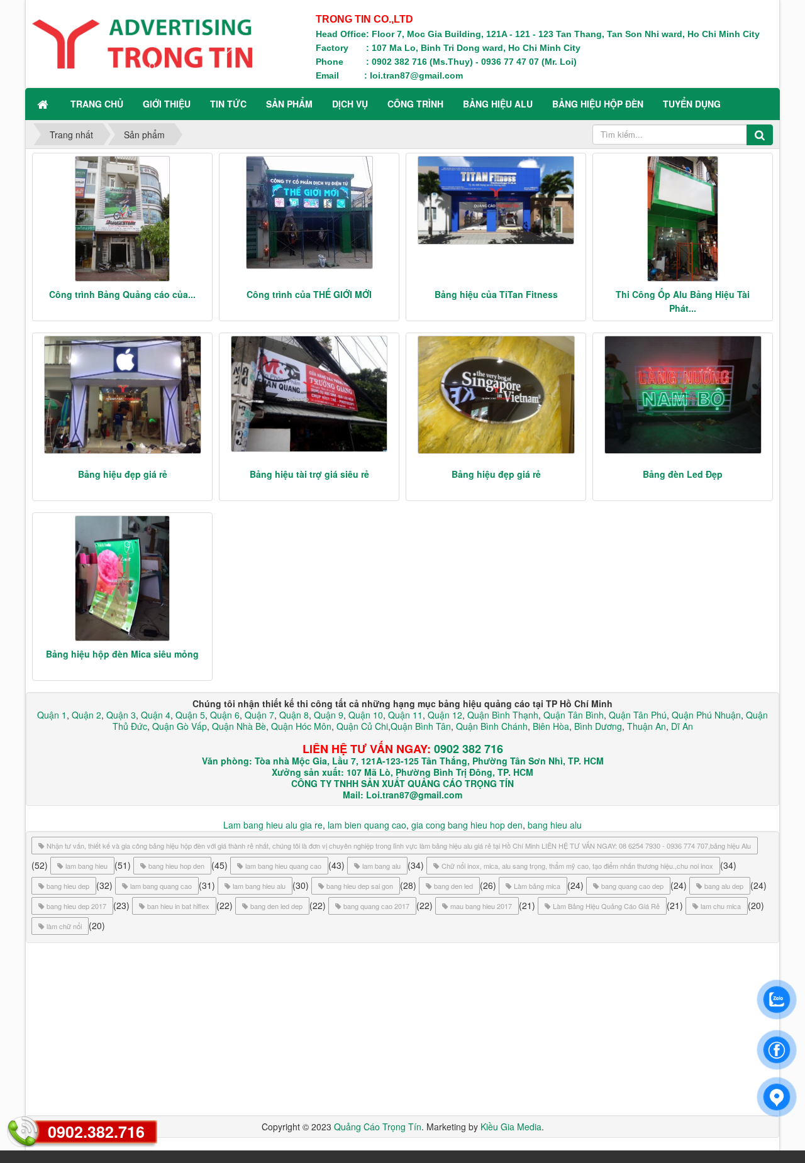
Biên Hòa (549, 726)
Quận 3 (121, 714)
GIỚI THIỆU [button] (167, 103)
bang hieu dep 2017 (76, 906)
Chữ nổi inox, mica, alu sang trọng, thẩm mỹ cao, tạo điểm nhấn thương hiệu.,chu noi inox (577, 866)
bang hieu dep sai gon (359, 886)
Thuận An (646, 726)
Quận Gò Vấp (179, 726)
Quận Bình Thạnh (502, 714)
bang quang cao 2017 (376, 906)
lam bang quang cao (161, 886)
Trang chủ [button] (96, 103)
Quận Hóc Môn (301, 726)
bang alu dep (723, 886)
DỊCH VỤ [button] (350, 103)
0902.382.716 (96, 1131)
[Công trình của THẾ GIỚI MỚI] (309, 212)
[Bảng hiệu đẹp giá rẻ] (122, 395)
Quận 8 (294, 714)
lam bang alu (381, 866)
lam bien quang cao (367, 825)
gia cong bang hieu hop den (467, 825)
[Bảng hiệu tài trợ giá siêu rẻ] (309, 394)
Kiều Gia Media (510, 1126)
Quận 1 (52, 714)
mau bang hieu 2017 (481, 906)
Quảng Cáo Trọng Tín (377, 1126)
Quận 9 (328, 714)
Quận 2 (86, 714)
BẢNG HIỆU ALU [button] (498, 103)
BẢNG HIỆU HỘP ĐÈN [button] (597, 103)
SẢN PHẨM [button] (289, 103)
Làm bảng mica (537, 886)
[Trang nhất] (44, 103)
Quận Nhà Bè (239, 726)
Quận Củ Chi (362, 726)
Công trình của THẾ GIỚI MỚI (309, 294)
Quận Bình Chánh (492, 726)
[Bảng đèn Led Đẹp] (683, 395)
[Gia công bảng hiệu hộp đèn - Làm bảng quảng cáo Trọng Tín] (142, 42)
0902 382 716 (468, 749)
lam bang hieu (86, 866)
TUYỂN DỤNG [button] (692, 103)
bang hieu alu (555, 825)
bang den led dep (276, 906)
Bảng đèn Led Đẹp (683, 474)
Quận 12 (443, 714)
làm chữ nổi (64, 926)
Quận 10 (365, 714)
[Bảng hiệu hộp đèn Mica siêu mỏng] (122, 578)
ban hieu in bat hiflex (178, 906)
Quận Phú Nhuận (706, 714)
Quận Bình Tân (421, 726)
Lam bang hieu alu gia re (273, 825)
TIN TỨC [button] (228, 103)
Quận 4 (155, 714)
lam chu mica (721, 906)
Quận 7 (259, 714)
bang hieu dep (68, 886)
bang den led (453, 886)
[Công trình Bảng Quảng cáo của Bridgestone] (122, 219)
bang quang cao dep (632, 886)
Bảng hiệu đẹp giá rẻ (122, 474)
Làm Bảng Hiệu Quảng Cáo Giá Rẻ (606, 906)
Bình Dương (598, 726)
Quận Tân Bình (573, 714)
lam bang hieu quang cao (283, 866)
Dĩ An (682, 726)
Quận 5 (190, 714)
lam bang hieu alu (259, 886)
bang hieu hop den (176, 866)
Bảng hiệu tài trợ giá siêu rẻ (309, 474)
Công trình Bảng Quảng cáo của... (122, 294)
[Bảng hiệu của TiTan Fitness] (496, 200)
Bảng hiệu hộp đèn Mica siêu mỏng (122, 654)
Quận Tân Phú (638, 714)
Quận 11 (405, 714)
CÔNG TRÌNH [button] (415, 103)
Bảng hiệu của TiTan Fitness (496, 294)
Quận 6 (224, 714)
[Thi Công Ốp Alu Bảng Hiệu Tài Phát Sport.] (683, 219)
